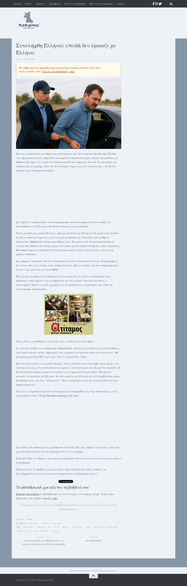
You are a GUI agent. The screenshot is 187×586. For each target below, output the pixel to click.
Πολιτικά (45, 523)
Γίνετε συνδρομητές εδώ (58, 71)
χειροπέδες (45, 530)
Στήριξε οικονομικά (27, 494)
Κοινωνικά (34, 523)
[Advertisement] (68, 195)
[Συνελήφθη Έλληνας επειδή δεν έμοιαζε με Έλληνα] (68, 114)
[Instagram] (156, 4)
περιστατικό (98, 527)
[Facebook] (153, 4)
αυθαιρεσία (41, 527)
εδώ (55, 498)
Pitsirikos (30, 519)
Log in (120, 3)
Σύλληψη (34, 530)
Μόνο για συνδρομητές (101, 3)
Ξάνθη (87, 527)
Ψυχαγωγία (56, 523)
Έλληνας (66, 527)
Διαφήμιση (54, 3)
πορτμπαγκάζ (22, 530)
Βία (49, 527)
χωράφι (55, 530)
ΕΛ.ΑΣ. (57, 527)
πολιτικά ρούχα (112, 527)
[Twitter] (160, 4)
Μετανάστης (77, 527)
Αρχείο (39, 3)
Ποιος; (28, 3)
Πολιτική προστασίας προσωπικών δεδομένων (93, 570)
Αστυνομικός (28, 527)
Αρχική (17, 3)
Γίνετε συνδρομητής (74, 3)
